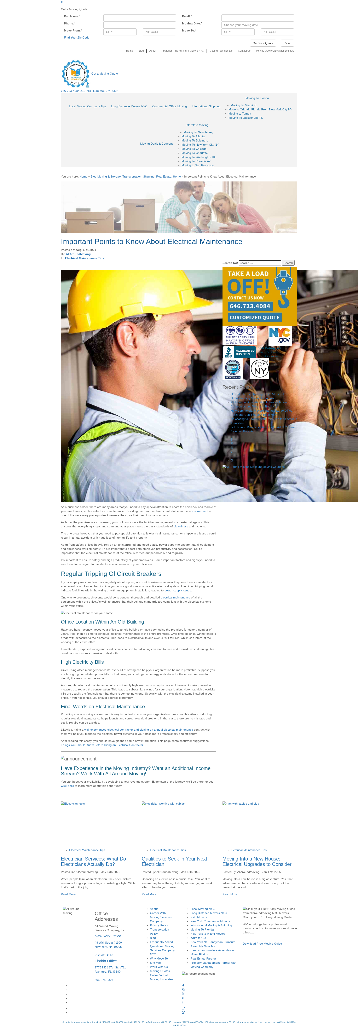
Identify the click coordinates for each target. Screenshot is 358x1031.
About (152, 50)
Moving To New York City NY (200, 144)
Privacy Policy (159, 925)
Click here (67, 785)
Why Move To (159, 958)
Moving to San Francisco (197, 165)
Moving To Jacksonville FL (246, 117)
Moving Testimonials (220, 50)
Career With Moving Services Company (161, 917)
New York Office (108, 936)
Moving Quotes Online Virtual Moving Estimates (161, 975)
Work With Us (159, 966)
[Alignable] (183, 1008)
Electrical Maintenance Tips (84, 258)
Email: (187, 16)
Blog (141, 50)
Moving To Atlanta (193, 136)
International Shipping (206, 106)
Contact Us (244, 50)
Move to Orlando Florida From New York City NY (260, 109)
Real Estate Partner (203, 958)
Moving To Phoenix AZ (196, 161)
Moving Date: (192, 23)
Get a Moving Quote (104, 73)
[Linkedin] (183, 1002)
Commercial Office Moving (169, 106)
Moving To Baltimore (194, 140)
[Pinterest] (183, 998)
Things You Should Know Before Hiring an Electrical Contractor (102, 745)
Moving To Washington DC (198, 157)
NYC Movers (198, 917)
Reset (287, 43)
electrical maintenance (175, 597)
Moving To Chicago (194, 148)
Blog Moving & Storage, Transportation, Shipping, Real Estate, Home (136, 176)
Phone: (69, 23)
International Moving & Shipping (211, 925)
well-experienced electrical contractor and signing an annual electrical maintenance (138, 729)
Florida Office (106, 961)
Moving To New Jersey (198, 132)
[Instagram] (183, 989)
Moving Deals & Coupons (156, 143)
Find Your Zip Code (77, 37)
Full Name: (72, 16)
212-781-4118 (89, 90)
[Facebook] (183, 985)
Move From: (73, 30)
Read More (68, 894)
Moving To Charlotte (194, 153)
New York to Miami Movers (207, 933)
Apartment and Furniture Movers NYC (183, 50)
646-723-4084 (70, 90)
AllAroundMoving (78, 254)
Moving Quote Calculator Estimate (275, 50)
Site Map (156, 962)
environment (200, 511)
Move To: (189, 30)
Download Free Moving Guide (262, 943)
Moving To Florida (257, 98)
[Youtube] (183, 994)
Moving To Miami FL (244, 105)
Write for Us (198, 937)
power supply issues (177, 590)
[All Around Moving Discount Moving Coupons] (254, 466)
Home (129, 50)
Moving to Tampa (240, 113)
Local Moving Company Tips (87, 106)
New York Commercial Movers (210, 921)
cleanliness (181, 526)
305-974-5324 (109, 90)
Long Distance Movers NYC (129, 106)
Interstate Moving (197, 125)
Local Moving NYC (202, 908)
